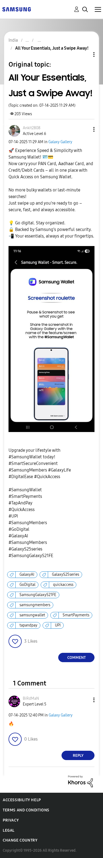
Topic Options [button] (84, 54)
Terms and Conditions (26, 810)
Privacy (11, 820)
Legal (9, 830)
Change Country (20, 840)
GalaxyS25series (65, 574)
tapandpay (28, 625)
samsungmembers (35, 605)
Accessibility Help (22, 800)
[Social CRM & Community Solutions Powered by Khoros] (80, 781)
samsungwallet (32, 615)
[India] (16, 9)
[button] (85, 129)
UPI (58, 625)
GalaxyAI (27, 574)
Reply (78, 755)
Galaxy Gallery (60, 142)
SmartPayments (76, 615)
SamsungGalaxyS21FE (38, 594)
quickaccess (63, 584)
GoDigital (27, 584)
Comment (76, 657)
